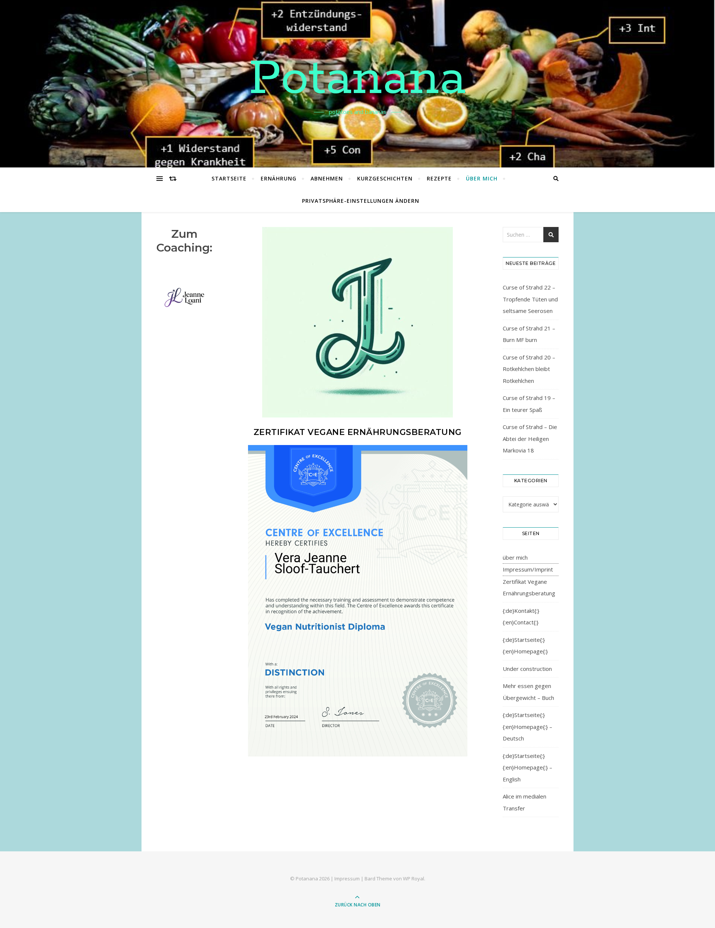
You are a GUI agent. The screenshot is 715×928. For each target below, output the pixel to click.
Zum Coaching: (184, 241)
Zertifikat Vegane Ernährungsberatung (529, 587)
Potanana (357, 79)
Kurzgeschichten (385, 178)
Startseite (229, 178)
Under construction (527, 668)
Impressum (347, 878)
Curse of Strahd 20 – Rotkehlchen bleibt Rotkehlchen (529, 368)
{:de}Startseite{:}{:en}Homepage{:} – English (527, 767)
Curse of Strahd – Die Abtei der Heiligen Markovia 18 (530, 438)
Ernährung (278, 178)
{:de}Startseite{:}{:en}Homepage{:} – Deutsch (527, 726)
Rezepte (439, 178)
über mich (482, 178)
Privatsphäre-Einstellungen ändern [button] (360, 200)
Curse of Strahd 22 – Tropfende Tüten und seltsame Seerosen (530, 299)
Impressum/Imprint (528, 569)
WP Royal (413, 878)
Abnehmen (327, 178)
